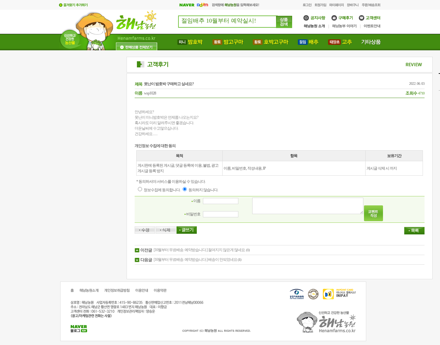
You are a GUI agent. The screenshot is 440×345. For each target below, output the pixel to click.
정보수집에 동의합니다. (161, 190)
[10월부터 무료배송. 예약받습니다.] (180, 250)
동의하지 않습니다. (203, 190)
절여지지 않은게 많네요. (226, 250)
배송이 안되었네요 (222, 259)
